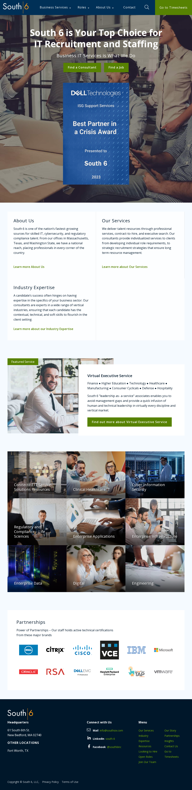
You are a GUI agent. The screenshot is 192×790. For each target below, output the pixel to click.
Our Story (170, 730)
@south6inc (114, 747)
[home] (15, 8)
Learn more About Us (29, 267)
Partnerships (172, 735)
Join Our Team (147, 762)
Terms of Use (70, 782)
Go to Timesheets (174, 7)
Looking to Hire (148, 751)
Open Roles (146, 756)
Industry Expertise (144, 738)
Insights (169, 741)
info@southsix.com (111, 730)
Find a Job (116, 67)
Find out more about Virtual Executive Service (129, 422)
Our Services (146, 730)
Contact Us (171, 746)
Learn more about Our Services (125, 267)
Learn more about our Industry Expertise (43, 329)
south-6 (110, 738)
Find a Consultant (82, 67)
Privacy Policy (50, 782)
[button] (56, 7)
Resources (145, 746)
